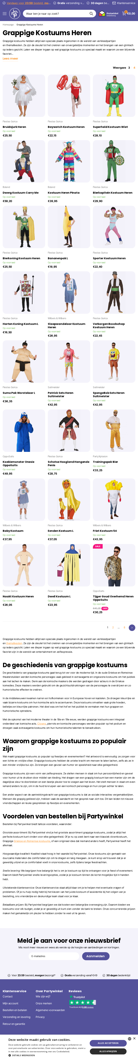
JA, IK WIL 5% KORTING (46, 544)
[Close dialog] (5, 497)
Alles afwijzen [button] (108, 1051)
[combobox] (129, 1038)
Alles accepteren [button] (108, 1043)
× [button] (134, 1038)
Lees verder (76, 1051)
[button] (47, 1055)
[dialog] (69, 1047)
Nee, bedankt (46, 554)
